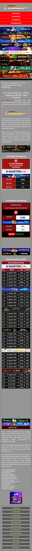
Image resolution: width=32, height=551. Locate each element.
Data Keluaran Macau (16, 533)
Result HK (16, 536)
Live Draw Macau (16, 23)
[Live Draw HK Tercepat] (16, 29)
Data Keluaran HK (16, 522)
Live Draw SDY (16, 20)
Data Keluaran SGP (16, 529)
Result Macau (16, 547)
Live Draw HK (16, 13)
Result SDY (16, 540)
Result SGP (16, 544)
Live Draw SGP (16, 16)
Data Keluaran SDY (16, 526)
